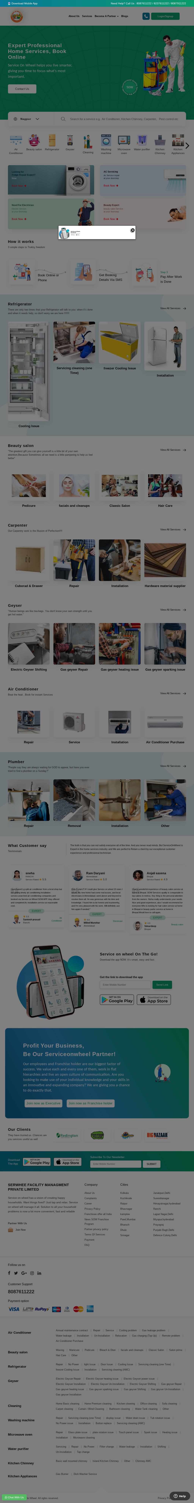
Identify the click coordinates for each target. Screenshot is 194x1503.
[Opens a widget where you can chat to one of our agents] (179, 1496)
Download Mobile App (24, 3)
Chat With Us (15, 1497)
